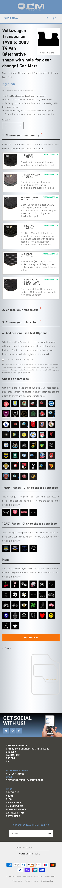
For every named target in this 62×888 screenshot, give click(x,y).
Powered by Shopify (34, 876)
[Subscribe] (49, 833)
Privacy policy (17, 881)
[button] (12, 18)
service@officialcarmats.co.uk (25, 780)
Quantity (5, 120)
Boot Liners (13, 816)
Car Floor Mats (15, 812)
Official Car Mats (19, 876)
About (9, 795)
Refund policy (50, 876)
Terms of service (31, 881)
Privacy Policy (15, 802)
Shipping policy (47, 881)
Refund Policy (14, 806)
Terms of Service (16, 809)
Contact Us (13, 792)
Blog (9, 799)
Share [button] (8, 648)
